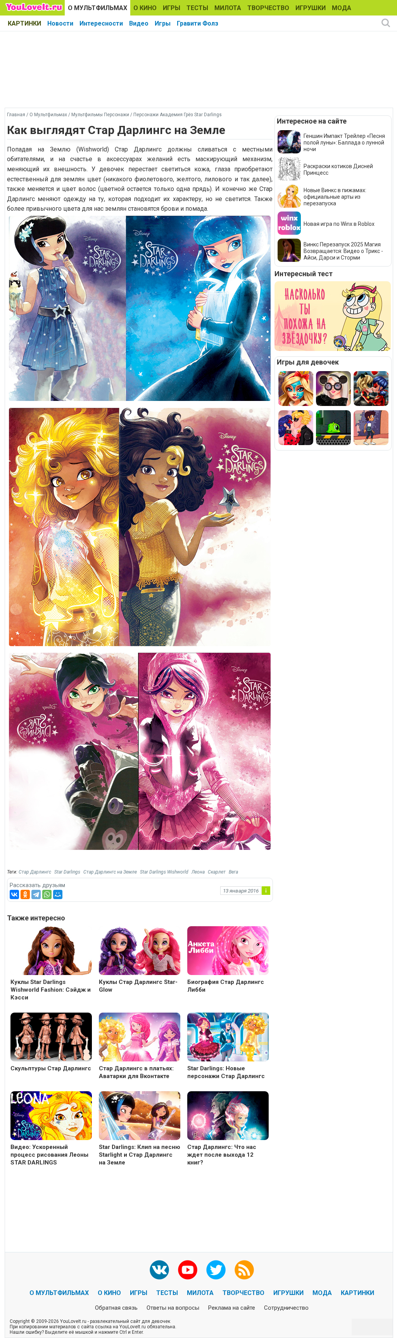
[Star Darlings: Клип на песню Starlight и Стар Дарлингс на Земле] (139, 1116)
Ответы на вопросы (173, 1307)
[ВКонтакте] (14, 894)
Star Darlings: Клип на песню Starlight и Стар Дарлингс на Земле (139, 1155)
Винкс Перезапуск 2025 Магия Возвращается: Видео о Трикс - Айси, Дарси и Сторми (343, 251)
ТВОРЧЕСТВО (268, 8)
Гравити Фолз (197, 23)
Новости (60, 23)
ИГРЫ (171, 8)
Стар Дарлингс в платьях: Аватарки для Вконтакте (136, 1072)
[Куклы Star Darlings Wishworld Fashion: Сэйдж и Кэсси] (51, 951)
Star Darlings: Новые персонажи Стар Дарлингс (226, 1072)
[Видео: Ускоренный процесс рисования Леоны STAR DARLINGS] (51, 1116)
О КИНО (145, 8)
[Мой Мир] (57, 894)
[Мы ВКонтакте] (159, 1270)
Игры (163, 23)
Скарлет (217, 872)
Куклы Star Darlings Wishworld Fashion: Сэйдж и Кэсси (50, 990)
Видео (138, 23)
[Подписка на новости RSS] (244, 1270)
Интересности (101, 23)
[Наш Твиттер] (216, 1270)
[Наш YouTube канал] (187, 1270)
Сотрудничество (286, 1307)
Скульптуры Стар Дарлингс (50, 1068)
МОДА (341, 8)
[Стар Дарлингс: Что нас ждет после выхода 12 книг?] (228, 1116)
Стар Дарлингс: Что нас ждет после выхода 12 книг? (221, 1155)
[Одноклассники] (25, 894)
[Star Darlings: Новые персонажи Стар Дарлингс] (228, 1038)
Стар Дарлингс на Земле (110, 872)
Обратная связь (116, 1307)
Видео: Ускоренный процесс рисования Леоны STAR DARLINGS (49, 1155)
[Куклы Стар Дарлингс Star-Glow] (139, 951)
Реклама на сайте (231, 1307)
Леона (198, 872)
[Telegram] (36, 894)
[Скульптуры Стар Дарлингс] (51, 1038)
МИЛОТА (227, 8)
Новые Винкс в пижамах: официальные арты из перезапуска (335, 196)
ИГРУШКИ (310, 8)
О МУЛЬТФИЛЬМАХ (97, 8)
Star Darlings (67, 872)
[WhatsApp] (47, 894)
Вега (233, 872)
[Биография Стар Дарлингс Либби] (228, 951)
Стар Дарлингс (35, 872)
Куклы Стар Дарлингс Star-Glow (138, 986)
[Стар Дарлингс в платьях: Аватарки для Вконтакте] (139, 1038)
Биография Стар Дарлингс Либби (225, 986)
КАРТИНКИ (24, 23)
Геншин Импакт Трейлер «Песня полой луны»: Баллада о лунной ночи (344, 142)
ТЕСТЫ (197, 8)
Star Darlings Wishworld (164, 872)
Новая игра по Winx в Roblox (339, 224)
